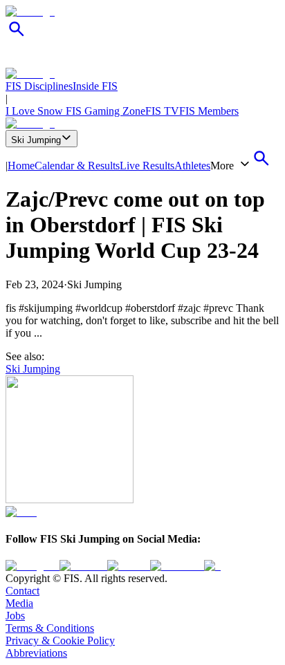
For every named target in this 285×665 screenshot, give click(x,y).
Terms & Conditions (50, 628)
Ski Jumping (36, 140)
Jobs (15, 615)
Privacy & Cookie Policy (60, 640)
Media (19, 603)
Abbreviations (36, 653)
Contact (22, 591)
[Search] (17, 36)
